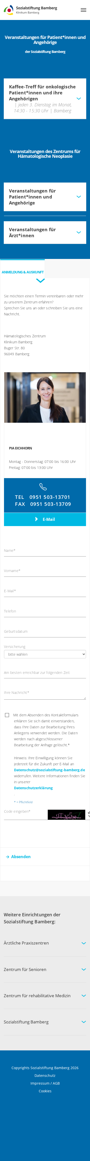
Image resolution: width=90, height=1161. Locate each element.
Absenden (20, 856)
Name (10, 550)
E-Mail (48, 519)
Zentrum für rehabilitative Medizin (37, 995)
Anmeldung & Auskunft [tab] (23, 272)
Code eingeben (17, 811)
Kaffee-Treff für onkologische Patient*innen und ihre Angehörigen (42, 99)
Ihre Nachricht (16, 692)
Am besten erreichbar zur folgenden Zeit (37, 672)
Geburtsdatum (16, 631)
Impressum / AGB (45, 1083)
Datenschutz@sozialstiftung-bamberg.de (49, 770)
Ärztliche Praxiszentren (26, 943)
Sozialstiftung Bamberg (26, 1022)
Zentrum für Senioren (25, 969)
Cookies (45, 1091)
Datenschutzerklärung (33, 787)
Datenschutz (45, 1075)
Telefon (10, 611)
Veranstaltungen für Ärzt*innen (32, 232)
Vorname (12, 571)
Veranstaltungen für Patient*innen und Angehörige (32, 197)
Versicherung (14, 646)
